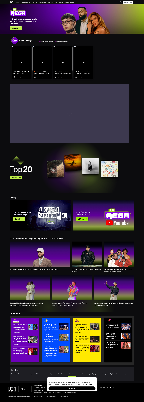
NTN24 (109, 387)
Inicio (17, 2)
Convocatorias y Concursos (67, 2)
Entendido (72, 388)
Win (113, 387)
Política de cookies (64, 396)
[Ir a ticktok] (22, 389)
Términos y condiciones (38, 396)
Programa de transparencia (70, 392)
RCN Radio (43, 387)
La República (102, 387)
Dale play (18, 219)
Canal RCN (36, 387)
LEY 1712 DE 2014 (57, 392)
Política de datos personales (51, 396)
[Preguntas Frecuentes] (121, 2)
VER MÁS (81, 219)
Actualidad (42, 2)
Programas (25, 2)
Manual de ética (47, 392)
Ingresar (126, 2)
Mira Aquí (15, 177)
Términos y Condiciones (73, 382)
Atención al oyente (38, 392)
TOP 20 (35, 2)
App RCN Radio (52, 2)
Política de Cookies (87, 384)
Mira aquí (15, 28)
